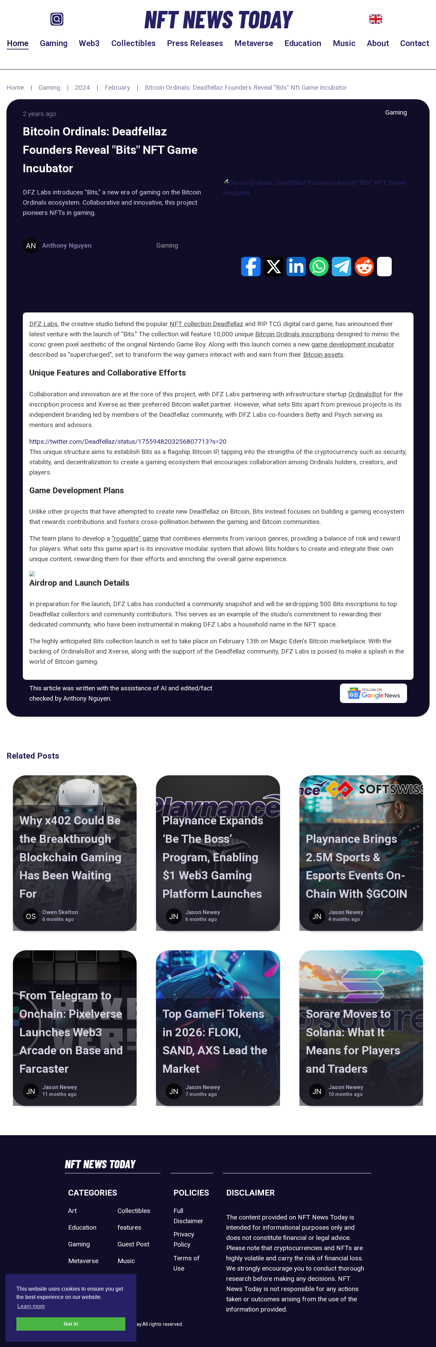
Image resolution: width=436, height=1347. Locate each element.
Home (18, 43)
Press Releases (195, 43)
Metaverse (253, 43)
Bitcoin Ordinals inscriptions (294, 334)
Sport (125, 1278)
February (117, 87)
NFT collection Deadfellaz (206, 324)
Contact (414, 43)
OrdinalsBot (365, 394)
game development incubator (352, 344)
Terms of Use (186, 1263)
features (129, 1227)
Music (344, 43)
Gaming (53, 43)
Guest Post (133, 1244)
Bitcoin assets (323, 354)
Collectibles (133, 43)
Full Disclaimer (188, 1216)
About (378, 43)
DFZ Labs (43, 324)
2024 (82, 87)
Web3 (89, 43)
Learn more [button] (31, 1306)
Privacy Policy (183, 1239)
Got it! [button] (71, 1324)
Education (302, 43)
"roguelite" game (135, 538)
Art (72, 1211)
